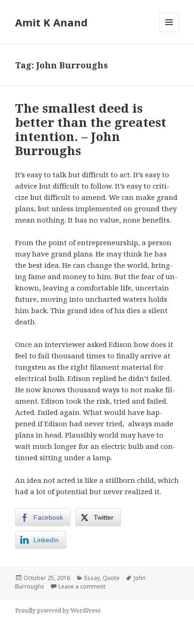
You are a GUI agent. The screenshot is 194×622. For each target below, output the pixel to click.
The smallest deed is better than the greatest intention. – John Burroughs (90, 129)
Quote (111, 578)
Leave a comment (81, 586)
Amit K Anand (51, 22)
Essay (92, 578)
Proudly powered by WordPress (58, 610)
